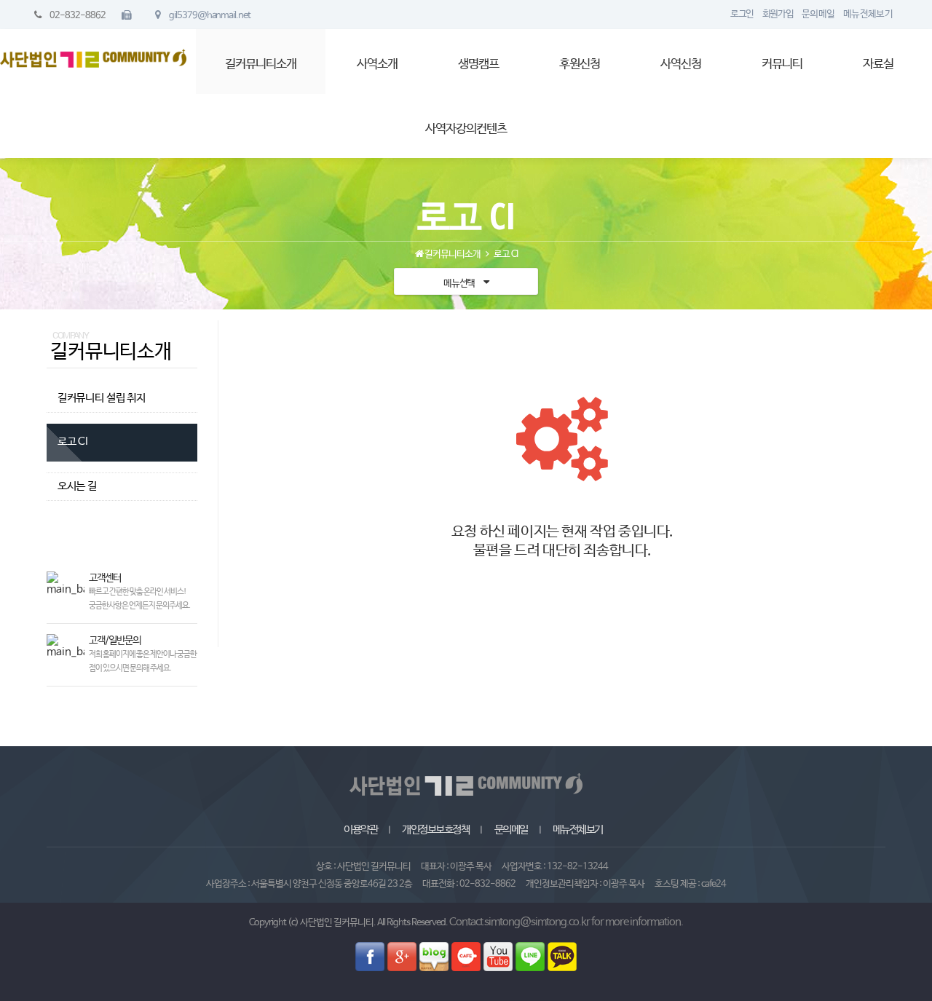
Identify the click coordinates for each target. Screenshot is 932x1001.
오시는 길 (77, 486)
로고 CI (73, 442)
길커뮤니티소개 (260, 64)
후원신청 (579, 64)
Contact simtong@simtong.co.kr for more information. (566, 922)
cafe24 (713, 884)
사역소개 (377, 64)
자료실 (878, 64)
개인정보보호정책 (435, 830)
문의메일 (511, 830)
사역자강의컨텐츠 (466, 129)
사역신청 (680, 64)
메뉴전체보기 (578, 830)
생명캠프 (478, 64)
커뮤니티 (782, 64)
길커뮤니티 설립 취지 (102, 398)
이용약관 (360, 830)
